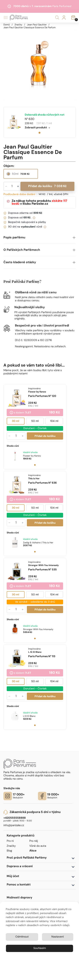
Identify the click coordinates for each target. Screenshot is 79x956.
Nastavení (57, 936)
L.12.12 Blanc (29, 716)
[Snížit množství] (9, 436)
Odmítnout (22, 936)
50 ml (35, 421)
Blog (9, 850)
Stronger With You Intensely (38, 629)
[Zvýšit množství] (22, 436)
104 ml (54, 421)
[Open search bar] (57, 18)
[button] (39, 238)
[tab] (39, 133)
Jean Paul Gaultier (37, 25)
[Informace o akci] (11, 413)
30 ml (15, 421)
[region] (39, 65)
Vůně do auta (37, 846)
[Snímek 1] (35, 465)
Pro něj (33, 841)
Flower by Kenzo (32, 456)
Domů (6, 25)
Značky (18, 25)
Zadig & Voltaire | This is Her (38, 543)
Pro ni (10, 841)
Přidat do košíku (47, 186)
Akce (32, 850)
